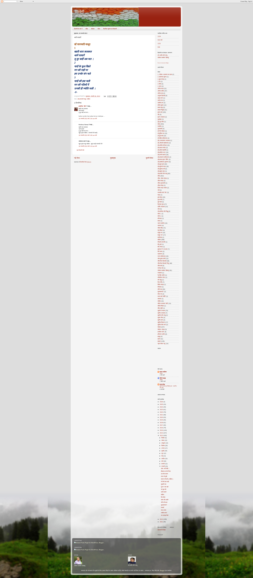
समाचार (159, 298)
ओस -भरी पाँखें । (165, 468)
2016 (161, 427)
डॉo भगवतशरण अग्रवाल (164, 140)
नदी (158, 190)
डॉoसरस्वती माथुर (81, 99)
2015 (161, 430)
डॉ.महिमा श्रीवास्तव (162, 138)
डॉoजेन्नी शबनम (162, 154)
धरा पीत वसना (164, 474)
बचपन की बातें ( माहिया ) (167, 479)
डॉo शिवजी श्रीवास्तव (163, 143)
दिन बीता (163, 497)
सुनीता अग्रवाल (161, 313)
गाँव (158, 114)
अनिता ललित (161, 91)
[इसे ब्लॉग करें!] (110, 96)
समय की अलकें (164, 499)
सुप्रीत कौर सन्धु (162, 315)
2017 (161, 425)
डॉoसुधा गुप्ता (161, 164)
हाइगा (159, 339)
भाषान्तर (159, 225)
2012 (161, 519)
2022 (161, 412)
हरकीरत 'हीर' (161, 331)
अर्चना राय (160, 100)
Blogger (162, 570)
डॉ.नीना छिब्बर (161, 131)
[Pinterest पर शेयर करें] (116, 96)
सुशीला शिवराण (161, 322)
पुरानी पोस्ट (149, 158)
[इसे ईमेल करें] (108, 96)
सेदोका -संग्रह (161, 329)
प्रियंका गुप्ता (161, 204)
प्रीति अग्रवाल (161, 206)
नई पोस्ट (77, 158)
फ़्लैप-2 (159, 216)
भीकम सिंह (160, 228)
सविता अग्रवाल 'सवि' (163, 303)
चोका (99, 29)
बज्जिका (160, 218)
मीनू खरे (159, 244)
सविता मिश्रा (161, 306)
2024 (161, 407)
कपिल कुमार (160, 105)
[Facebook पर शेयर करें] (114, 96)
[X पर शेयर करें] (112, 96)
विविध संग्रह (161, 284)
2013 (161, 435)
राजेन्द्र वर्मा (160, 268)
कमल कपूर (160, 107)
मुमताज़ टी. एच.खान (162, 249)
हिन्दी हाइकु (163, 378)
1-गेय (159, 81)
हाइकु (159, 336)
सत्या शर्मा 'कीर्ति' (162, 296)
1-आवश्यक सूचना (162, 77)
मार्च (162, 461)
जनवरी (163, 466)
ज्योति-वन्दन (164, 512)
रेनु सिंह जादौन (161, 275)
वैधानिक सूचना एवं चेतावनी (110, 29)
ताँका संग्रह (160, 180)
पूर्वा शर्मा (160, 202)
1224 (159, 36)
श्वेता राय (160, 294)
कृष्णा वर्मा (160, 112)
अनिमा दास (160, 93)
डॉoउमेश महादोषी (162, 150)
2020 (161, 417)
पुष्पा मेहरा (160, 197)
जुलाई (163, 451)
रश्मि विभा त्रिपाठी (162, 261)
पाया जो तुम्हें (164, 476)
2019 (161, 420)
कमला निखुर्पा (161, 110)
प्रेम (159, 209)
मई (162, 456)
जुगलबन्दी (160, 128)
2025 (161, 404)
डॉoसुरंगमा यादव (162, 166)
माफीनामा (160, 237)
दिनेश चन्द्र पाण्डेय (162, 187)
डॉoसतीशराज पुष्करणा (163, 162)
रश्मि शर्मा (160, 265)
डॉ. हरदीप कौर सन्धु (162, 55)
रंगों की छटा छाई (165, 481)
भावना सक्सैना (161, 223)
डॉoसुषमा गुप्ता (161, 171)
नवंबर (163, 440)
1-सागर (159, 86)
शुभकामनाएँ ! (161, 291)
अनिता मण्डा (161, 88)
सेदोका (92, 29)
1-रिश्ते (159, 84)
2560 (161, 379)
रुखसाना (160, 273)
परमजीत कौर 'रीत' (162, 192)
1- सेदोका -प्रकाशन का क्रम (165, 74)
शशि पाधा (160, 289)
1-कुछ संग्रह (161, 79)
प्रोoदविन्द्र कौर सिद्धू (163, 211)
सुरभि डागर (160, 320)
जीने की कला (164, 502)
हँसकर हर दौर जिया (166, 471)
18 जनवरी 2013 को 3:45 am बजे (88, 135)
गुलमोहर (159, 119)
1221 (159, 43)
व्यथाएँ (162, 507)
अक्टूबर (163, 443)
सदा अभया (163, 510)
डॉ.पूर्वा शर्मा (160, 136)
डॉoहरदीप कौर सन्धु (162, 173)
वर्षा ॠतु (160, 280)
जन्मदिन (159, 126)
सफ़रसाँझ (162, 384)
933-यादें (160, 40)
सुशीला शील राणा (162, 324)
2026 (161, 402)
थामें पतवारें (163, 492)
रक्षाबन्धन (160, 254)
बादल (159, 221)
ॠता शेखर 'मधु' (161, 343)
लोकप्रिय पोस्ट (161, 277)
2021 (161, 415)
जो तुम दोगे (163, 489)
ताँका (86, 29)
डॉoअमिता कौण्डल (162, 145)
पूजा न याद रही (164, 487)
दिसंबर (163, 438)
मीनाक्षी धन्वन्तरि (161, 242)
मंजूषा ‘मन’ (160, 235)
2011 (161, 522)
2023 (161, 409)
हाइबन (159, 341)
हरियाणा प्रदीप (161, 334)
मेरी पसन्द (160, 251)
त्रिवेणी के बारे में (78, 29)
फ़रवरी (163, 463)
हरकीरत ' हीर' (82, 106)
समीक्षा (159, 301)
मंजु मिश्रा (160, 230)
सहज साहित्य (163, 372)
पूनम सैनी (160, 199)
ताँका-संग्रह (160, 185)
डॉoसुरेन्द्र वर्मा (161, 169)
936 (159, 47)
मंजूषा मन (160, 232)
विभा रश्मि (160, 282)
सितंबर (163, 445)
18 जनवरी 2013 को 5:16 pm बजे (88, 146)
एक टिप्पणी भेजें (80, 150)
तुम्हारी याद (163, 484)
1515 (161, 373)
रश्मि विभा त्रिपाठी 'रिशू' (163, 263)
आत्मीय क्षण (160, 102)
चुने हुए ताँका (161, 121)
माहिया (88, 99)
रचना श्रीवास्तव (162, 256)
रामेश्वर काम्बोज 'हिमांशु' (163, 57)
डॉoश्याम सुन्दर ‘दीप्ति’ (163, 159)
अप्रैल (163, 458)
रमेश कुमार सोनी (161, 258)
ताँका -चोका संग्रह (162, 178)
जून (162, 453)
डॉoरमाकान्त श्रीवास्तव (163, 157)
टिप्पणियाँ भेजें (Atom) (85, 162)
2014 (161, 433)
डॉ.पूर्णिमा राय (161, 133)
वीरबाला (159, 287)
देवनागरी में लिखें (161, 530)
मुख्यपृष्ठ (113, 158)
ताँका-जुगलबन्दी (161, 183)
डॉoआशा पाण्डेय (162, 147)
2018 (161, 422)
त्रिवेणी (79, 12)
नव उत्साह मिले (164, 515)
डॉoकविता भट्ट (161, 152)
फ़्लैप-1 (159, 213)
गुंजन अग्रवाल (161, 117)
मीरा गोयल (160, 246)
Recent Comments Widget (163, 62)
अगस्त (163, 448)
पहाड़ (159, 195)
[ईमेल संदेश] (104, 96)
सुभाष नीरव (160, 317)
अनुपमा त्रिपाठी (161, 95)
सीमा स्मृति (160, 308)
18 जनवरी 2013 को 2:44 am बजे (88, 118)
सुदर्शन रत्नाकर (161, 310)
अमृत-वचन (160, 98)
